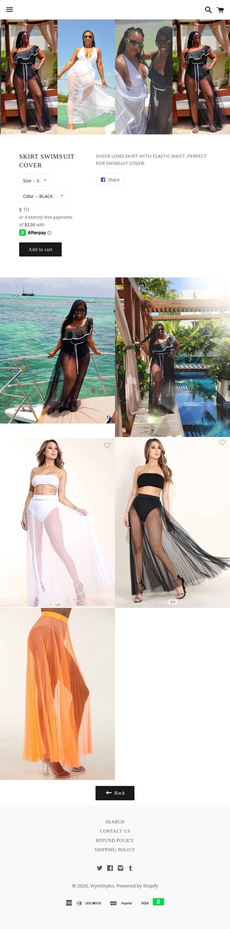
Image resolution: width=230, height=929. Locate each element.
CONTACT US (115, 831)
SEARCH (115, 821)
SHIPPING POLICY (115, 849)
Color (28, 196)
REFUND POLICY (115, 840)
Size (27, 180)
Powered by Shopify (137, 886)
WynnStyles (102, 886)
